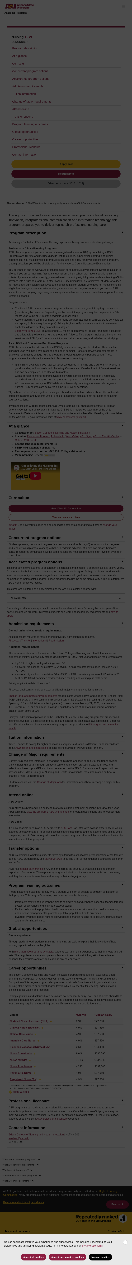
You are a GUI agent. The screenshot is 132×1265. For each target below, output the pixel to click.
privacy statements (92, 1245)
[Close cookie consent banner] (125, 1242)
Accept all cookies (33, 1257)
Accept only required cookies (67, 1257)
